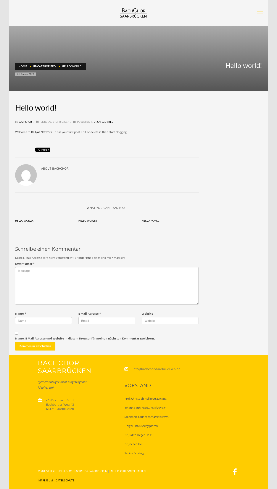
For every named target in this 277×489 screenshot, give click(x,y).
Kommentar (25, 263)
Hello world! (24, 220)
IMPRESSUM (45, 480)
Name (20, 313)
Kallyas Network (41, 132)
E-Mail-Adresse (89, 313)
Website (147, 313)
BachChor (25, 122)
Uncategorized (103, 122)
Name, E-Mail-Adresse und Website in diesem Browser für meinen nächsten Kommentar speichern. (85, 338)
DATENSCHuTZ (65, 480)
